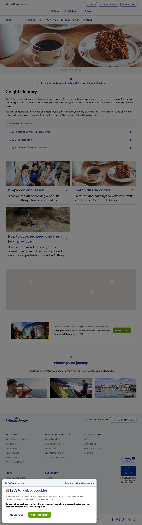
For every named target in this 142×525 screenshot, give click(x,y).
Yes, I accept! (39, 514)
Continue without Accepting (79, 483)
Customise (16, 515)
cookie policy (38, 507)
